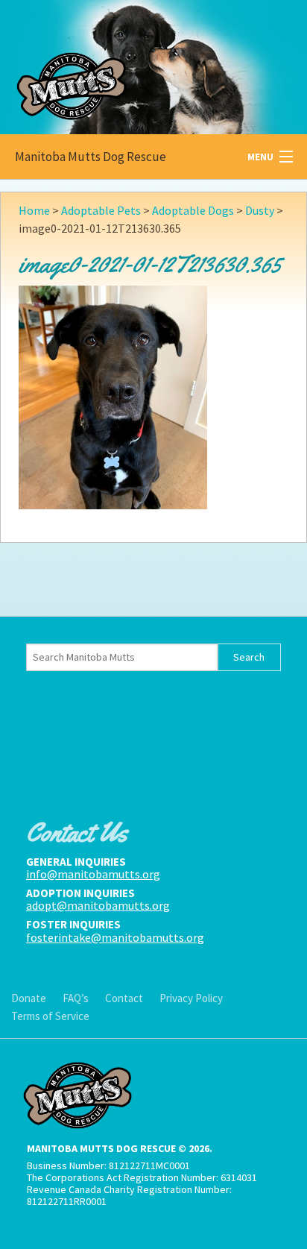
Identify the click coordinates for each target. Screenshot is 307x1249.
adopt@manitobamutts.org (98, 905)
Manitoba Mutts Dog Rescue (90, 156)
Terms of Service (50, 1016)
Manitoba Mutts (111, 63)
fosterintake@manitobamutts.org (115, 937)
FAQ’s (76, 998)
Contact (124, 998)
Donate (28, 998)
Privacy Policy (191, 998)
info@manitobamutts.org (93, 873)
